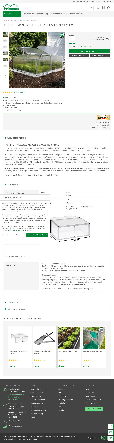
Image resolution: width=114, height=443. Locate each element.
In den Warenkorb (90, 51)
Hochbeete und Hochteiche (73, 14)
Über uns (61, 389)
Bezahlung (62, 396)
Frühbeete (40, 14)
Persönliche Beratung (38, 389)
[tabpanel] (19, 347)
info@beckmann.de (15, 426)
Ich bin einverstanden (37, 235)
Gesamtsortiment (10, 14)
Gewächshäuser (28, 14)
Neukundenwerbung (38, 410)
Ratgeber (61, 410)
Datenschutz (90, 396)
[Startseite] (11, 7)
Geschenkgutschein (37, 392)
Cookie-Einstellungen (93, 400)
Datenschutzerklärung (16, 230)
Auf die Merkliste (78, 55)
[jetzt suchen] (91, 8)
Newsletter (34, 407)
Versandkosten (86, 46)
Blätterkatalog (35, 396)
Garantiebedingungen (85, 289)
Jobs (59, 392)
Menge (71, 35)
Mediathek (62, 403)
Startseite (6, 20)
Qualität (98, 1)
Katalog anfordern (37, 403)
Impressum (90, 392)
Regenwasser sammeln (53, 14)
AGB (87, 389)
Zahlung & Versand (86, 1)
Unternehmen (106, 1)
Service (76, 1)
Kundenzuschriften (37, 400)
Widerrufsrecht (91, 403)
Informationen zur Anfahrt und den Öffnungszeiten (16, 397)
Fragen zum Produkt (100, 55)
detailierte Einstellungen (12, 235)
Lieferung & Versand (65, 400)
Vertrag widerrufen (94, 409)
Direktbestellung (36, 414)
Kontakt (33, 417)
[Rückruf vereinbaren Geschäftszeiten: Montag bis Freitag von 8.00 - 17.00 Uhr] (111, 426)
